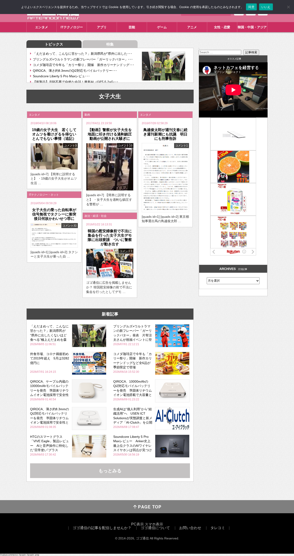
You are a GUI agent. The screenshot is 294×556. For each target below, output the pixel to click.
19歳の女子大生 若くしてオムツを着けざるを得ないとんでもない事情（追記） (54, 134)
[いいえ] (288, 7)
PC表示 (137, 524)
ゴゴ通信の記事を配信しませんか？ (102, 528)
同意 (251, 7)
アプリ (102, 27)
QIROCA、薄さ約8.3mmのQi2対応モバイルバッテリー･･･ (75, 70)
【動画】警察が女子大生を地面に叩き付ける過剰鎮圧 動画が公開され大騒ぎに (112, 134)
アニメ (192, 27)
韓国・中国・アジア (252, 27)
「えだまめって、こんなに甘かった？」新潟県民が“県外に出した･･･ (82, 53)
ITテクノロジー (72, 27)
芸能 (132, 27)
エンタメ (41, 27)
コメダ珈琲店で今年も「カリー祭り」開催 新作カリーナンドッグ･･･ (83, 65)
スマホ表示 (154, 524)
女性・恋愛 (222, 27)
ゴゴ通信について (155, 528)
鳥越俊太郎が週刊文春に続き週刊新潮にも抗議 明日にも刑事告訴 (165, 134)
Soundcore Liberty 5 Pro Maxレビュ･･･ (61, 76)
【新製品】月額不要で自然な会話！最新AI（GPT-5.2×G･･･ (75, 82)
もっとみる (110, 470)
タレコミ (217, 528)
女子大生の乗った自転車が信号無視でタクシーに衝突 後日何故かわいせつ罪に (56, 214)
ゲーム (162, 27)
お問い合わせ (190, 528)
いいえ (266, 7)
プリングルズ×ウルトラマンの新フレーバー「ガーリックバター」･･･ (83, 59)
